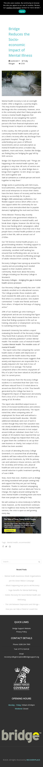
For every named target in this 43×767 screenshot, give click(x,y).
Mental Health (12, 542)
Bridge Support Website (21, 628)
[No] (40, 7)
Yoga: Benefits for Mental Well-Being (22, 590)
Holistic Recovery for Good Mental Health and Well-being (22, 597)
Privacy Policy (21, 632)
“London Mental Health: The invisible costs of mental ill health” (21, 345)
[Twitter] (6, 547)
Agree (22, 11)
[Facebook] (3, 547)
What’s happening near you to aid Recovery (22, 585)
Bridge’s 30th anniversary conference (17, 199)
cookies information (13, 8)
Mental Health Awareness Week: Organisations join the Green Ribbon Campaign (23, 578)
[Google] (9, 547)
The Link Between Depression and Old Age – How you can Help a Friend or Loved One (22, 606)
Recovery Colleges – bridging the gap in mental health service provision (21, 281)
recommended (24, 542)
